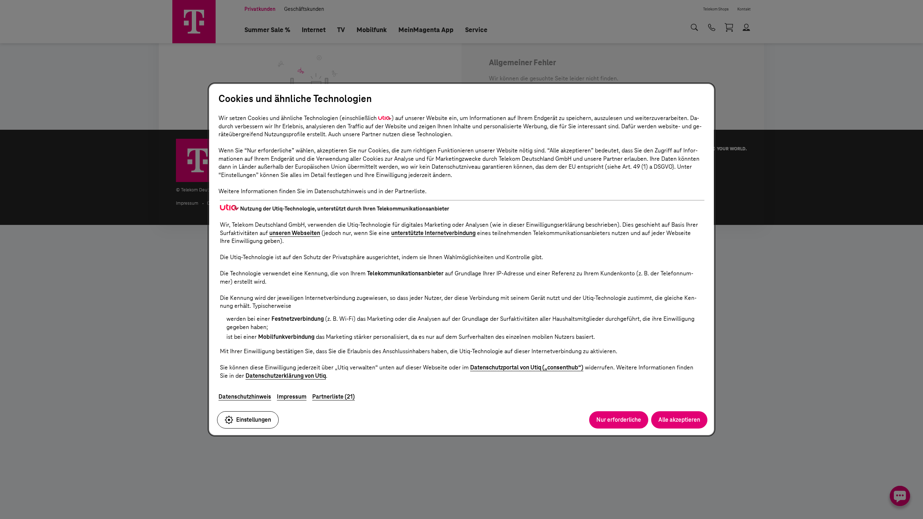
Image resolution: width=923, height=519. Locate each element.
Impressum (291, 396)
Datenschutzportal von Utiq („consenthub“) (526, 367)
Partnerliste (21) (333, 396)
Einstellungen (253, 419)
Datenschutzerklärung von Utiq (286, 376)
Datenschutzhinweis (244, 396)
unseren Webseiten (294, 233)
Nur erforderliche (618, 419)
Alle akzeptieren (679, 419)
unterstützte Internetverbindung (433, 233)
